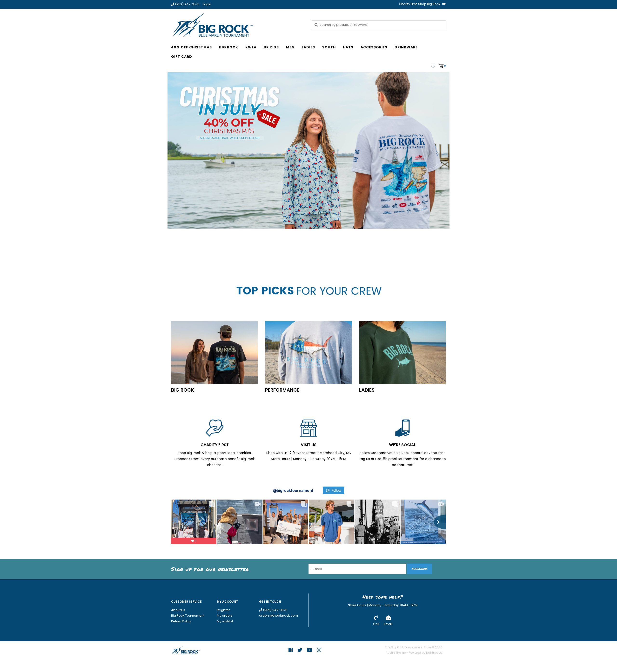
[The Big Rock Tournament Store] (238, 25)
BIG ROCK (228, 47)
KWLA (250, 47)
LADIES (308, 47)
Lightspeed (434, 653)
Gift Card (181, 56)
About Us (178, 610)
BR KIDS (271, 47)
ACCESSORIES (374, 47)
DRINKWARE (406, 47)
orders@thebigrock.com (278, 615)
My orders (225, 615)
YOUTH (329, 47)
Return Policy (181, 621)
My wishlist (225, 621)
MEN (290, 47)
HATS (348, 47)
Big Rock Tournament (187, 615)
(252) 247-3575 (274, 610)
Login (207, 4)
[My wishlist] (433, 65)
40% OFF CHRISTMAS (191, 47)
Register (223, 610)
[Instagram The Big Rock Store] (319, 650)
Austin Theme (396, 653)
